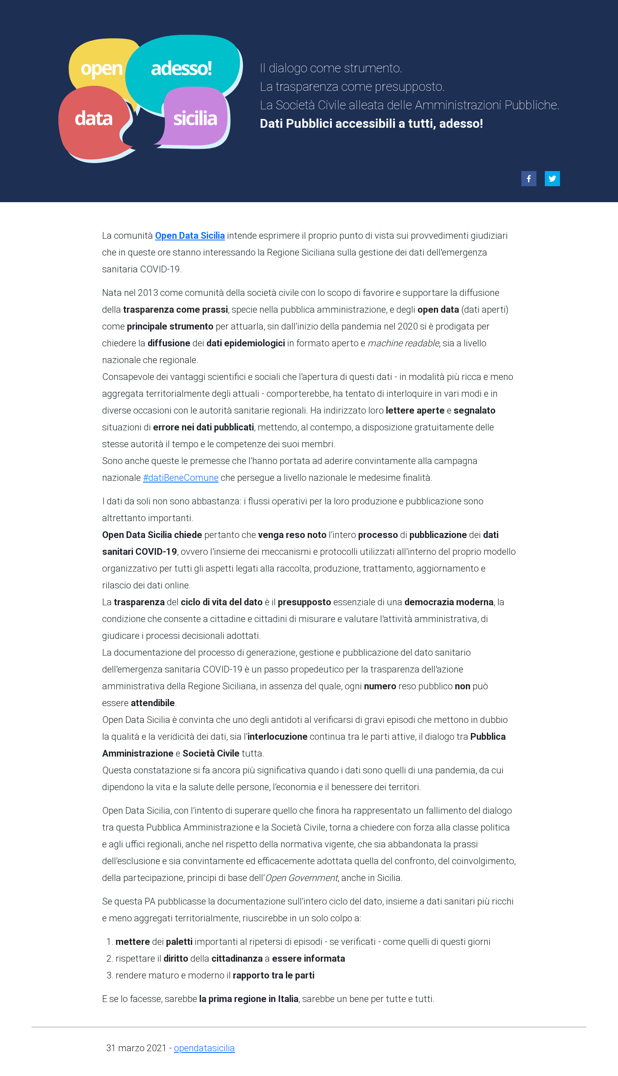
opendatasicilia (204, 1048)
